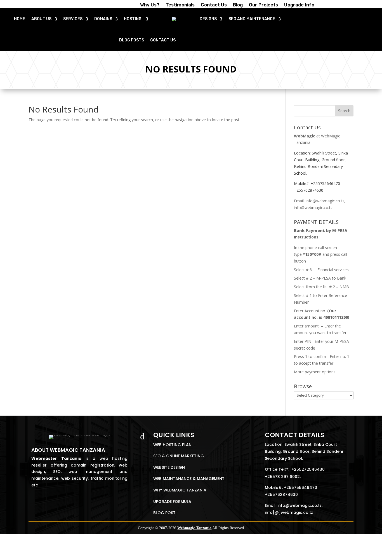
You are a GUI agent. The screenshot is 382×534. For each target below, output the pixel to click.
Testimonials (180, 5)
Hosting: (133, 19)
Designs (208, 19)
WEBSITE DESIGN (169, 467)
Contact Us (214, 5)
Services (72, 19)
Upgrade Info (299, 5)
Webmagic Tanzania (194, 528)
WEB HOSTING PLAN (172, 445)
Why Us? (149, 5)
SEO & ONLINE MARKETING (178, 456)
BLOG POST (164, 513)
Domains (103, 19)
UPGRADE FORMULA (172, 501)
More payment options (315, 371)
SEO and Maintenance (251, 19)
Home (19, 19)
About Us (41, 19)
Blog (238, 5)
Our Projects (263, 5)
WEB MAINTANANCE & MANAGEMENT (189, 478)
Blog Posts (131, 40)
